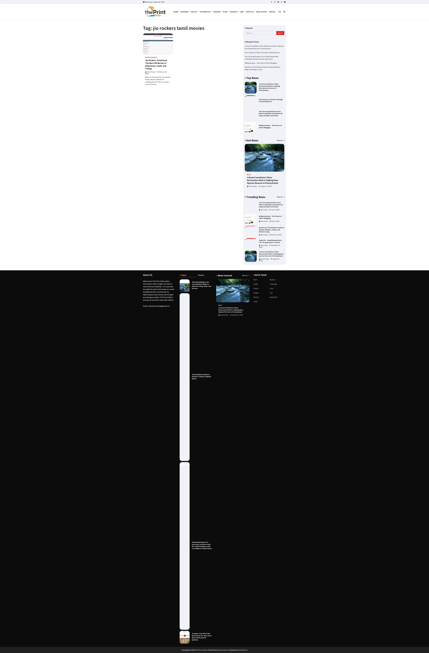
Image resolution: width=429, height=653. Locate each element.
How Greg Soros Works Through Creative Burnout (262, 52)
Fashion (216, 12)
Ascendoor (224, 650)
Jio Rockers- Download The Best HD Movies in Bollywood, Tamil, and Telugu (156, 64)
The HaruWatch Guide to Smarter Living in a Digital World (201, 377)
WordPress (243, 650)
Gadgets (234, 12)
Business (185, 12)
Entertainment (151, 57)
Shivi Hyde (264, 209)
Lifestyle (250, 12)
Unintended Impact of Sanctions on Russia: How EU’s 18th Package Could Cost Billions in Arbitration (202, 545)
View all (280, 140)
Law (242, 12)
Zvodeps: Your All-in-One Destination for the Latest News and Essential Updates (202, 637)
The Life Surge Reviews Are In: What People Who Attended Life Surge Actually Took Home (271, 113)
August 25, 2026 (266, 186)
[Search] (284, 11)
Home (176, 12)
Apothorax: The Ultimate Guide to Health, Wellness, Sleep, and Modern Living (271, 217)
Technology (205, 12)
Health (194, 12)
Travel (272, 12)
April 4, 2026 (275, 209)
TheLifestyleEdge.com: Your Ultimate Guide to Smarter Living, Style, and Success (201, 285)
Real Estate (261, 12)
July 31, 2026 (277, 259)
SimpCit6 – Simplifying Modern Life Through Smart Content (270, 229)
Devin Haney (151, 72)
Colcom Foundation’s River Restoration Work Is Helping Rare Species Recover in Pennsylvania (269, 87)
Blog (249, 175)
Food (225, 12)
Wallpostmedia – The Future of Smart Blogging (261, 63)
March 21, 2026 (276, 222)
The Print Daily (201, 650)
